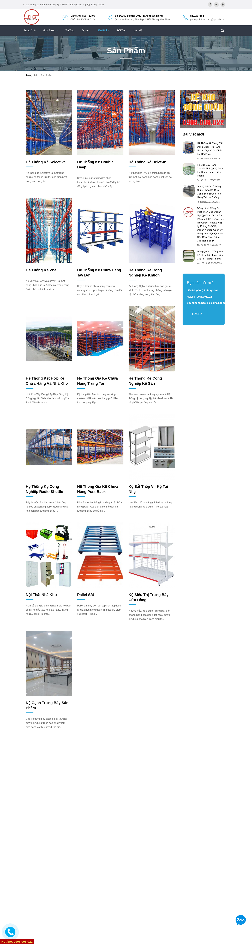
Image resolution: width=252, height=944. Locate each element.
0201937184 (197, 15)
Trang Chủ (29, 30)
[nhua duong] (203, 109)
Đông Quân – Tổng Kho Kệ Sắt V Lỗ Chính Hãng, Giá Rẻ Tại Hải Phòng (210, 255)
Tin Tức (69, 30)
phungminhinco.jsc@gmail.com (207, 19)
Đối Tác (121, 30)
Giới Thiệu (49, 30)
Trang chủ (31, 75)
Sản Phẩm (103, 30)
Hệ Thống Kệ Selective (46, 162)
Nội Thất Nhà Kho (41, 595)
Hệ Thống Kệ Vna (41, 270)
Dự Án (85, 30)
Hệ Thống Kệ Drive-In (147, 162)
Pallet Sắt (85, 595)
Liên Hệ (138, 30)
